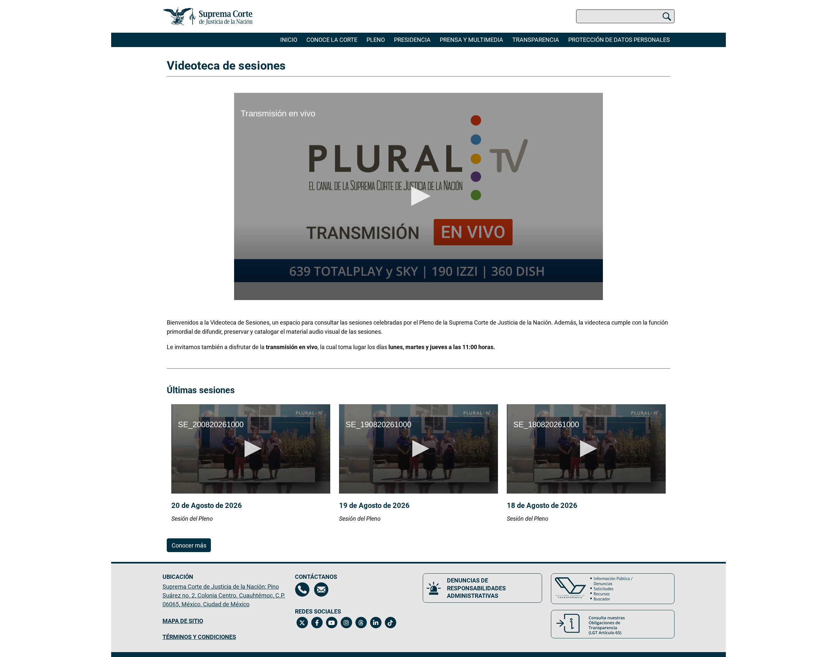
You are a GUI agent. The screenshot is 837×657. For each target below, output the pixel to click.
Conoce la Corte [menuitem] (331, 39)
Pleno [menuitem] (376, 39)
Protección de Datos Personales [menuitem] (619, 39)
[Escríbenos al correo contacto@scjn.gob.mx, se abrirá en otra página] (321, 589)
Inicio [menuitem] (288, 39)
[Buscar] (666, 16)
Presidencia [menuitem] (412, 39)
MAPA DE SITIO (182, 620)
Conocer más (189, 545)
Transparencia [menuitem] (535, 39)
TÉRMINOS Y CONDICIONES (199, 636)
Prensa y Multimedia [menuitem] (471, 39)
